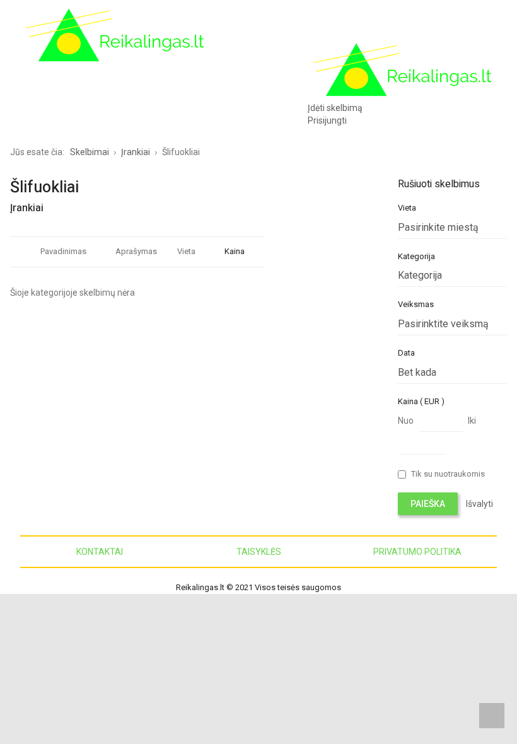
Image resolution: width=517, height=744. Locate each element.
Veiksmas (416, 304)
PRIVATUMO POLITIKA (417, 552)
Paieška (427, 504)
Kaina (234, 251)
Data (406, 352)
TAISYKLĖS (258, 552)
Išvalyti (479, 504)
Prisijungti (327, 120)
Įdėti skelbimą (335, 108)
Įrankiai (27, 208)
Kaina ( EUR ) (421, 401)
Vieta (186, 251)
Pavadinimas (63, 251)
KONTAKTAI (99, 552)
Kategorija (416, 256)
